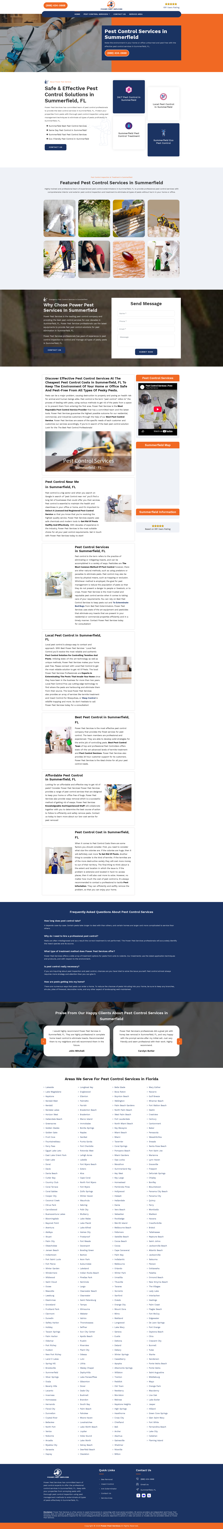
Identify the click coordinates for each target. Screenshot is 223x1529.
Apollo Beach (86, 1336)
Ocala (48, 1381)
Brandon (84, 1400)
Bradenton (85, 1114)
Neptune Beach (156, 1237)
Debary (118, 1350)
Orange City (120, 1304)
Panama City (155, 1196)
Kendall (49, 1105)
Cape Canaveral (122, 1250)
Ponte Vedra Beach (158, 1363)
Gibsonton (85, 1381)
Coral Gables (51, 1191)
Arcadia (49, 1440)
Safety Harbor (52, 1323)
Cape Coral (85, 1178)
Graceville (153, 1164)
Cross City (119, 1418)
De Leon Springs (157, 1323)
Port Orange (154, 1327)
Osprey (49, 1454)
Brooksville (51, 1368)
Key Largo (119, 1178)
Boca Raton (120, 1092)
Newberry (119, 1390)
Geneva (118, 1332)
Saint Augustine (156, 1372)
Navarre (152, 1092)
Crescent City (155, 1341)
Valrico (83, 1318)
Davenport (85, 1246)
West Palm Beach (123, 1114)
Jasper (152, 1404)
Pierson (152, 1264)
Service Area (136, 14)
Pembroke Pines (122, 1187)
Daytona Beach (156, 1332)
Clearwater (85, 1295)
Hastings (153, 1300)
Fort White (154, 1422)
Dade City (84, 1390)
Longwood (120, 1323)
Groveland (50, 1304)
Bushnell (84, 1395)
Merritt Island (121, 1223)
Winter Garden (52, 1268)
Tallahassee (154, 1232)
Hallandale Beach (54, 1119)
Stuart (49, 1237)
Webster (84, 1314)
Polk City (84, 1209)
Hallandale (120, 1200)
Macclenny (154, 1390)
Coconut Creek (53, 1200)
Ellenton (84, 1096)
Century (152, 1119)
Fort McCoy (154, 1314)
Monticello (154, 1209)
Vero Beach (120, 1209)
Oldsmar (50, 1341)
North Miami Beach (124, 1123)
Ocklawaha (154, 1268)
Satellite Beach (122, 1237)
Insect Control (107, 1484)
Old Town (119, 1386)
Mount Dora (120, 1309)
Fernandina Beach (157, 1427)
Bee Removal (107, 1479)
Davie (48, 1169)
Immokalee (85, 1123)
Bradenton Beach (88, 1110)
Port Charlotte (86, 1146)
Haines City (85, 1232)
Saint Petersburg (88, 1300)
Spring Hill (51, 1363)
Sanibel (83, 1137)
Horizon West (52, 1114)
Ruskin (83, 1341)
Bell (116, 1427)
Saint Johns (154, 1241)
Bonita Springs (87, 1128)
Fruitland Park (52, 1309)
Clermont (50, 1314)
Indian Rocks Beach (89, 1273)
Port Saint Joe (155, 1151)
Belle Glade (120, 1087)
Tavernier (119, 1141)
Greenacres (51, 1123)
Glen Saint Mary (156, 1418)
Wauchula (85, 1200)
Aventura (50, 1227)
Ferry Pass (50, 1146)
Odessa (83, 1354)
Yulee (151, 1350)
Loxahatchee (86, 1422)
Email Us (145, 1484)
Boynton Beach (122, 1096)
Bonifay (152, 1182)
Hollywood (120, 1191)
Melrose (118, 1400)
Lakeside (50, 1087)
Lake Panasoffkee (88, 1377)
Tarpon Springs (53, 1332)
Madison (153, 1214)
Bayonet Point (52, 1223)
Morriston (119, 1395)
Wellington (120, 1101)
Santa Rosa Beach (157, 1146)
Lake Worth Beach (88, 1427)
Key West (119, 1173)
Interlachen (154, 1295)
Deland (118, 1345)
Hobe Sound (86, 1436)
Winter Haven (86, 1196)
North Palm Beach (123, 1110)
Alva (82, 1173)
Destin (152, 1110)
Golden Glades (52, 1128)
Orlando (118, 1268)
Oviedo (118, 1300)
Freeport (153, 1169)
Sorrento (119, 1291)
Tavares (118, 1286)
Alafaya (49, 1232)
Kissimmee (51, 1300)
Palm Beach (85, 1409)
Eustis (117, 1336)
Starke (152, 1354)
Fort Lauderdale (122, 1119)
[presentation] (43, 1041)
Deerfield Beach (87, 1449)
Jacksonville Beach (158, 1246)
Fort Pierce (51, 1264)
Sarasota (50, 1449)
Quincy (152, 1200)
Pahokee (84, 1413)
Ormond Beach (156, 1277)
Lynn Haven (154, 1160)
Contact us (119, 14)
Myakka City (51, 1445)
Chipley (152, 1178)
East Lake (50, 1160)
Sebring (83, 1205)
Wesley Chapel (87, 1368)
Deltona (118, 1341)
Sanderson (154, 1359)
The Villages (154, 1286)
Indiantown (51, 1255)
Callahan (153, 1436)
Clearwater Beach (88, 1291)
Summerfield (52, 1372)
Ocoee (48, 1286)
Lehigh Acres (86, 1155)
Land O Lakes (52, 1359)
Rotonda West (86, 1151)
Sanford (118, 1295)
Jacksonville (155, 1255)
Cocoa (117, 1246)
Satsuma (153, 1259)
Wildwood (50, 1277)
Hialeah (118, 1196)
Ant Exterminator (109, 1489)
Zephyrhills (85, 1372)
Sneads (152, 1141)
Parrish (83, 1105)
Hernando (50, 1404)
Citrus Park (51, 1205)
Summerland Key (123, 1169)
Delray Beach (86, 1445)
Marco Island (86, 1119)
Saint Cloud (51, 1282)
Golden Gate (51, 1132)
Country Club (52, 1182)
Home (77, 14)
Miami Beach (121, 1132)
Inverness (50, 1395)
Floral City (50, 1409)
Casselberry (120, 1359)
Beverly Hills (51, 1386)
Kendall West (52, 1101)
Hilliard (152, 1409)
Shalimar (119, 1445)
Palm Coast (154, 1304)
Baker (151, 1128)
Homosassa (51, 1400)
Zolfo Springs (86, 1191)
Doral (48, 1164)
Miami (117, 1137)
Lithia (82, 1363)
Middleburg (154, 1377)
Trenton (118, 1377)
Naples (83, 1132)
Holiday (49, 1327)
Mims (117, 1314)
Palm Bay (119, 1255)
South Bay (85, 1404)
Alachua (118, 1436)
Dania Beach (51, 1173)
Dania (117, 1205)
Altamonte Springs (124, 1368)
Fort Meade (85, 1241)
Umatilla (119, 1277)
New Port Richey (53, 1354)
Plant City (84, 1350)
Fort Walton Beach (158, 1105)
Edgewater (154, 1318)
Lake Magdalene (53, 1092)
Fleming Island (156, 1440)
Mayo (151, 1381)
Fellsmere (119, 1232)
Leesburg (50, 1295)
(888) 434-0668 (147, 1479)
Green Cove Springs (158, 1413)
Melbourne (120, 1264)
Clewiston (84, 1454)
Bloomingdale (52, 1218)
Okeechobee (51, 1246)
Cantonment (155, 1123)
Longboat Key (86, 1087)
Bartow (83, 1255)
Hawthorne (120, 1413)
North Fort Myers (88, 1182)
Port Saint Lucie (53, 1259)
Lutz (82, 1359)
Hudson (49, 1350)
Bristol (152, 1227)
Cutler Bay (51, 1178)
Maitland (119, 1318)
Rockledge (119, 1218)
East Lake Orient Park (56, 1155)
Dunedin (50, 1318)
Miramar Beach (156, 1101)
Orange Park (155, 1386)
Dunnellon (50, 1413)
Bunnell (152, 1345)
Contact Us (106, 1493)
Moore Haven (86, 1418)
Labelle (83, 1160)
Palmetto (84, 1101)
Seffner (83, 1327)
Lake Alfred (85, 1227)
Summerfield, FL (148, 1490)
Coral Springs (121, 1146)
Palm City (50, 1241)
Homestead (120, 1182)
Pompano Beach (122, 1151)
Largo (82, 1286)
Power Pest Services (110, 1526)
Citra (151, 1336)
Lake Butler (154, 1400)
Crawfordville (155, 1223)
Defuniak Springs (157, 1173)
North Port (51, 1427)
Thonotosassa (86, 1323)
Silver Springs (52, 1377)
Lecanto (49, 1390)
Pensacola (153, 1132)
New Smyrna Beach (158, 1282)
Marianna (153, 1155)
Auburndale (85, 1264)
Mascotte (50, 1291)
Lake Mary (120, 1327)
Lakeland (84, 1268)
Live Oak (153, 1395)
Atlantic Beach (156, 1250)
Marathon (119, 1164)
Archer (118, 1431)
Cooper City (51, 1196)
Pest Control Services (96, 14)
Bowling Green (87, 1250)
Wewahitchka (155, 1137)
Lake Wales (85, 1218)
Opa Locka (120, 1160)
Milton (118, 1454)
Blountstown (155, 1187)
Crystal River (51, 1418)
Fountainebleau (53, 1141)
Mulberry (84, 1214)
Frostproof (85, 1237)
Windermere (51, 1273)
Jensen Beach (52, 1250)
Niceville (118, 1449)
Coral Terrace (52, 1187)
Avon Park (85, 1259)
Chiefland (119, 1422)
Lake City (153, 1431)
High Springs (121, 1409)
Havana (152, 1218)
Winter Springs (122, 1354)
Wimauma (85, 1309)
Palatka (152, 1273)
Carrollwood (51, 1209)
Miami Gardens (122, 1155)
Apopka (118, 1363)
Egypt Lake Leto (53, 1151)
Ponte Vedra (154, 1368)
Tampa (83, 1304)
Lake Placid (85, 1223)
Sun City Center (87, 1332)
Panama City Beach (158, 1191)
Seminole (84, 1282)
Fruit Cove (50, 1137)
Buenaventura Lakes (55, 1214)
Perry (151, 1205)
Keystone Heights (123, 1404)
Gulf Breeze (154, 1096)
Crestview (153, 1114)
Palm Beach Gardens (124, 1105)
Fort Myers (85, 1187)
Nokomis (50, 1436)
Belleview (50, 1422)
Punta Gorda (86, 1141)
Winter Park (120, 1273)
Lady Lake (154, 1291)
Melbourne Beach (123, 1227)
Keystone (50, 1096)
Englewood (85, 1092)
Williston (119, 1372)
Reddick (118, 1381)
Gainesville (120, 1440)
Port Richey (51, 1345)
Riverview (84, 1345)
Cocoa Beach (121, 1241)
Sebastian (119, 1214)
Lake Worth (85, 1440)
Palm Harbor (52, 1336)
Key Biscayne (121, 1128)
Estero (83, 1169)
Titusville (119, 1282)
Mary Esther (155, 1087)
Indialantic (120, 1259)
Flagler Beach (155, 1309)
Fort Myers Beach (88, 1164)
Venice (49, 1431)
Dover (82, 1386)
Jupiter (83, 1431)
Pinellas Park (86, 1277)
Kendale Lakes (52, 1110)
